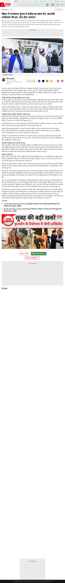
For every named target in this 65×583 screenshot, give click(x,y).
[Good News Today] (8, 6)
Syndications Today (47, 581)
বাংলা (20, 1)
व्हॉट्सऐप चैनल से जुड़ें (37, 254)
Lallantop (50, 1)
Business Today (43, 1)
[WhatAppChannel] (47, 5)
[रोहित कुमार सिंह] (3, 79)
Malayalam (36, 1)
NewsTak (62, 1)
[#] (43, 81)
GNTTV (16, 1)
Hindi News (5, 9)
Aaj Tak (23, 1)
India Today (29, 1)
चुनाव (11, 9)
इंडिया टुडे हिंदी (56, 1)
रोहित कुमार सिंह (10, 78)
